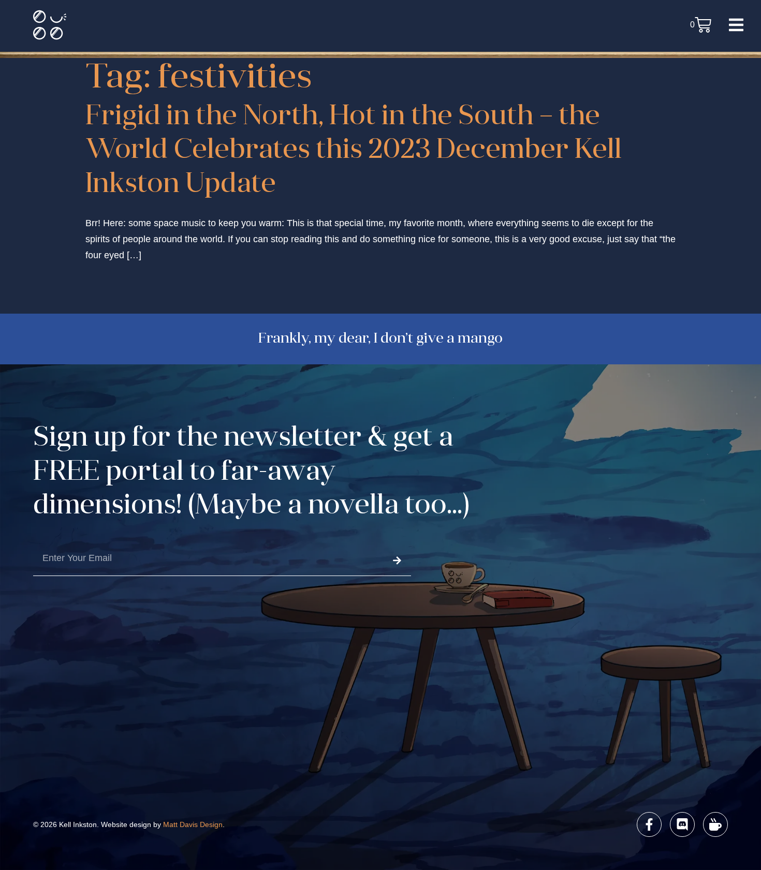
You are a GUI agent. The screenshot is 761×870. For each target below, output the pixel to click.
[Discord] (682, 824)
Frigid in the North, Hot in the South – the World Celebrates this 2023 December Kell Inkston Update (353, 151)
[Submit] (397, 560)
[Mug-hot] (715, 824)
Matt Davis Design (193, 824)
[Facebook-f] (649, 824)
